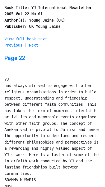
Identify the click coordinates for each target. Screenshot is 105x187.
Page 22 (14, 58)
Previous (13, 45)
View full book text (25, 39)
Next (33, 45)
